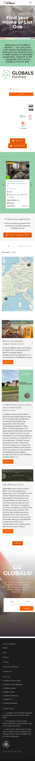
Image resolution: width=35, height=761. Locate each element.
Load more (17, 543)
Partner (6, 657)
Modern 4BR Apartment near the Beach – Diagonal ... (17, 183)
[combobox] (21, 89)
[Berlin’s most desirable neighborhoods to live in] (17, 329)
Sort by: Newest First (24, 246)
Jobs (4, 653)
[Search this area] (4, 259)
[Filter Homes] (8, 246)
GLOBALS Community (11, 681)
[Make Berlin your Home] (17, 475)
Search (21, 94)
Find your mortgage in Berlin (19, 235)
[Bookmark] (8, 177)
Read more (8, 362)
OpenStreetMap (23, 310)
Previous (3, 185)
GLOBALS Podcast (10, 703)
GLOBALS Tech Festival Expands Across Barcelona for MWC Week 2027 (17, 715)
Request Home (19, 146)
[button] (31, 305)
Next (31, 185)
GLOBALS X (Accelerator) (13, 684)
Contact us (7, 671)
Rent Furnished (11, 188)
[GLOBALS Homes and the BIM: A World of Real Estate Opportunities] (17, 386)
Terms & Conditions (11, 667)
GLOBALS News (9, 688)
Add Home (19, 141)
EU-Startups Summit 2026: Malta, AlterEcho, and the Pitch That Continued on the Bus (17, 723)
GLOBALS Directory (10, 696)
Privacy (6, 662)
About (5, 648)
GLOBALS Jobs (9, 692)
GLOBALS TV (8, 699)
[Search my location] (4, 261)
